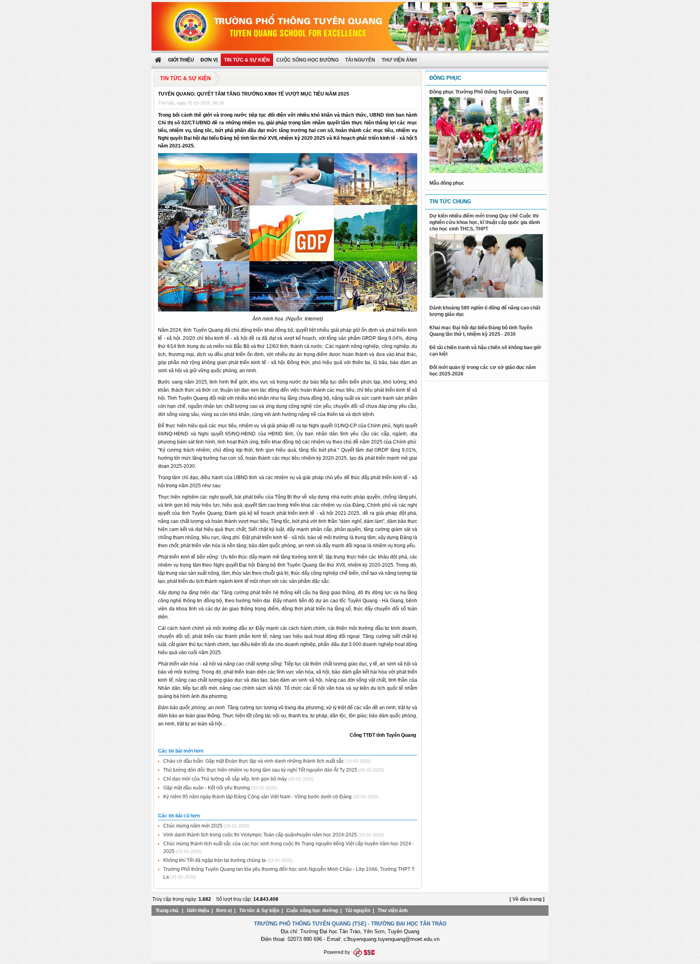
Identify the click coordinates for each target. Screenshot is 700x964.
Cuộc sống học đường (307, 60)
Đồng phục (445, 78)
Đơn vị (224, 910)
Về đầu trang (527, 899)
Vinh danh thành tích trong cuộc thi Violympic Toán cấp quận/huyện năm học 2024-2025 (260, 835)
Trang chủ (167, 910)
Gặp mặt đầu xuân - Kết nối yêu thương (206, 788)
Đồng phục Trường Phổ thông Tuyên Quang (478, 92)
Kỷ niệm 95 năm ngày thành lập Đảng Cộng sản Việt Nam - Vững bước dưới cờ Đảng (257, 797)
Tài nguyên (360, 60)
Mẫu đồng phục (446, 183)
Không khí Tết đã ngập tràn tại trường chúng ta (214, 860)
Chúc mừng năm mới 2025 (192, 826)
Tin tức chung (450, 201)
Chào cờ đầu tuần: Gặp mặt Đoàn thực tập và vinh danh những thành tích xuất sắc (253, 761)
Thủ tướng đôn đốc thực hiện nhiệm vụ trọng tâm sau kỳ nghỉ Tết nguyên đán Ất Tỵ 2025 (260, 770)
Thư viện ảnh (393, 910)
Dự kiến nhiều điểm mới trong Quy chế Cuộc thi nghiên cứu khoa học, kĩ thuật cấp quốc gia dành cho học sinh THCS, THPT (484, 222)
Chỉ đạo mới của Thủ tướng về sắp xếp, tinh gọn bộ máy (225, 779)
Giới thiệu (198, 910)
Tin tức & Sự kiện (247, 60)
